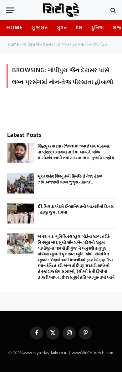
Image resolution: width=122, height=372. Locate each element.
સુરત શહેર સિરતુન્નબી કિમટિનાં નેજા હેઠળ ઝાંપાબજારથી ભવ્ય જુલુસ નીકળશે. (70, 179)
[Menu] (10, 10)
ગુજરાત (39, 28)
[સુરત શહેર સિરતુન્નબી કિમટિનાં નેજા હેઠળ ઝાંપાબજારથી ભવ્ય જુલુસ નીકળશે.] (20, 183)
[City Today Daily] (61, 10)
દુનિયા (97, 28)
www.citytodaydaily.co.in (45, 353)
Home (14, 28)
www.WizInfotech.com (92, 353)
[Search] (112, 10)
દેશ (79, 28)
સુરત (62, 28)
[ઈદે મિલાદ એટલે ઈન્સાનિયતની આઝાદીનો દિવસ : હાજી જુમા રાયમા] (20, 214)
